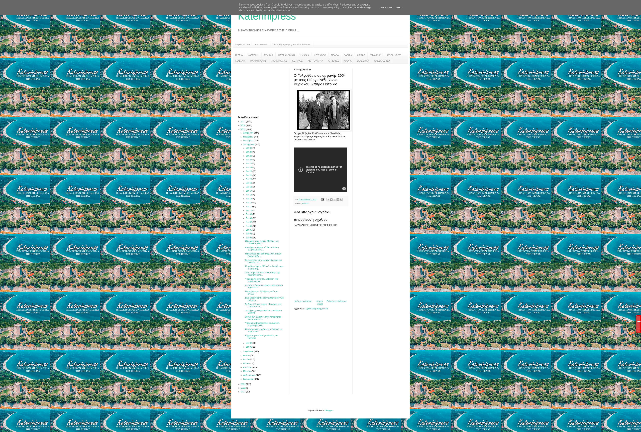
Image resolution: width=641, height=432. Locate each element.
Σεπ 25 (249, 163)
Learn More (386, 7)
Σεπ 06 (249, 226)
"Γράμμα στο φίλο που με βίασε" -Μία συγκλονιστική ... (261, 280)
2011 (243, 392)
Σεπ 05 (249, 230)
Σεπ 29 (249, 152)
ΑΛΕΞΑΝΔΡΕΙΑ (382, 60)
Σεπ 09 (249, 214)
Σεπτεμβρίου (249, 144)
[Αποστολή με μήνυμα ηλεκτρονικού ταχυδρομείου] (328, 199)
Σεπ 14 (249, 202)
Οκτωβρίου (248, 140)
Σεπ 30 (249, 148)
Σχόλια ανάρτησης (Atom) (316, 309)
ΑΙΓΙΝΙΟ (361, 55)
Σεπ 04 (249, 234)
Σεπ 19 (249, 183)
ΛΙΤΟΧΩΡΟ (320, 55)
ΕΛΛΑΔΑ (268, 55)
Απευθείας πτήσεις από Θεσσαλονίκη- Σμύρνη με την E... (262, 248)
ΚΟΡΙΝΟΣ (297, 60)
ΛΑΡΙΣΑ (348, 55)
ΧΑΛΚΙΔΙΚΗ (376, 55)
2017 (243, 121)
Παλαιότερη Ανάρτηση (337, 301)
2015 (243, 129)
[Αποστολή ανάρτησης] (322, 199)
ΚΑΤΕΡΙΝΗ (253, 55)
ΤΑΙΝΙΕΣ (305, 203)
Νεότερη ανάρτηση (303, 301)
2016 (243, 125)
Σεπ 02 (249, 343)
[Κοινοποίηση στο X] (334, 199)
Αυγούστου (248, 352)
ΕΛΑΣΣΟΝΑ (363, 60)
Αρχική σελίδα (242, 44)
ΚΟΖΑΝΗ (240, 60)
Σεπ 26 (249, 160)
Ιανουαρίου (248, 379)
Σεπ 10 (249, 210)
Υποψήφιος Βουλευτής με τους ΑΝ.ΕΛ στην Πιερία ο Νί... (262, 324)
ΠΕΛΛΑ (335, 55)
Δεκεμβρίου (248, 133)
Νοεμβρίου (248, 137)
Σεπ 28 (249, 156)
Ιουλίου (246, 356)
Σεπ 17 (249, 191)
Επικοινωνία (261, 44)
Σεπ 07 (249, 222)
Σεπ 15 (249, 199)
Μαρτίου (247, 371)
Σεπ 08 (249, 218)
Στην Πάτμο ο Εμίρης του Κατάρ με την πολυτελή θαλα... (262, 273)
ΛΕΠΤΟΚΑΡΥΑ (315, 60)
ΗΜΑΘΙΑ (304, 55)
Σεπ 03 (249, 238)
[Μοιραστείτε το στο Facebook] (337, 199)
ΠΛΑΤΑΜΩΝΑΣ (279, 60)
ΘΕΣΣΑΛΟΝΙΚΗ (286, 55)
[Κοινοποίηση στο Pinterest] (341, 199)
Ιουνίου (246, 359)
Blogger (329, 410)
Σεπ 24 (249, 167)
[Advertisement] (263, 89)
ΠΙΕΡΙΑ (239, 55)
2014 (243, 384)
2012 (243, 388)
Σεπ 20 (249, 179)
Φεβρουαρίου (249, 375)
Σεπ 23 (249, 171)
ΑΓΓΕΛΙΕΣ (333, 60)
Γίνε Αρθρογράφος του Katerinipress (291, 44)
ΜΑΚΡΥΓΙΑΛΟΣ (258, 60)
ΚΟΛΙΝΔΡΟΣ (394, 55)
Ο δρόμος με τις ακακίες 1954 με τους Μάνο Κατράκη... (262, 242)
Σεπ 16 (249, 195)
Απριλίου (247, 367)
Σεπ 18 (249, 187)
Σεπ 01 (249, 347)
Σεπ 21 (249, 175)
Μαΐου (246, 363)
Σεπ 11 (249, 206)
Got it (399, 7)
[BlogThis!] (331, 199)
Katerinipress (267, 16)
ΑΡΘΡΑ (348, 60)
